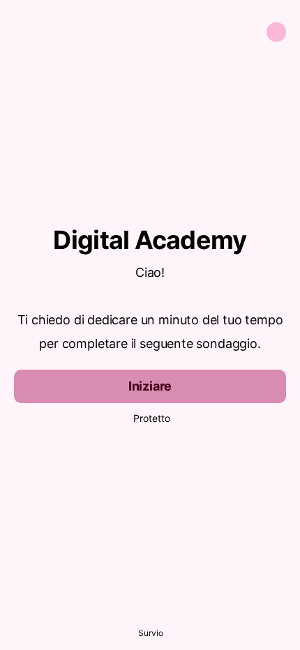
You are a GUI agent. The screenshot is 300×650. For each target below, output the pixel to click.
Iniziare (150, 386)
